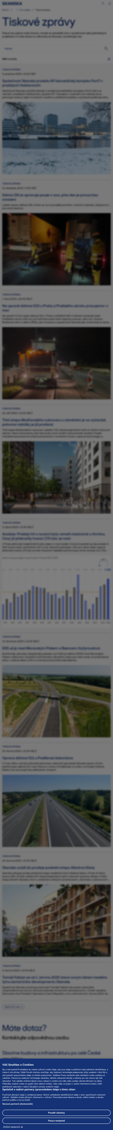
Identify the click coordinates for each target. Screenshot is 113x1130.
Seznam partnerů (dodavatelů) (17, 1104)
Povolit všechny (56, 1112)
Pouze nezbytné (56, 1120)
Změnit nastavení (11, 1127)
